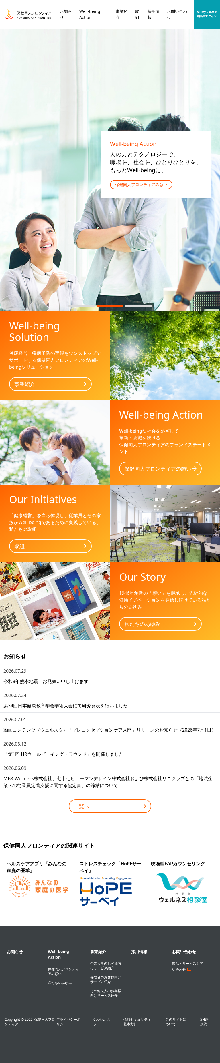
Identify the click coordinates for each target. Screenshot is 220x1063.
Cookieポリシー (102, 1021)
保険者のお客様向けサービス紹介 (105, 979)
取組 (19, 546)
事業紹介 (24, 384)
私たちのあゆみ (142, 623)
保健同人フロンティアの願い (141, 184)
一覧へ (81, 806)
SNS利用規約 (207, 1021)
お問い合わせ (184, 951)
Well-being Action (58, 954)
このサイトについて (176, 1021)
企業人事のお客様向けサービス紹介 (105, 965)
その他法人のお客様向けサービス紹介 (105, 993)
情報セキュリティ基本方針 (137, 1021)
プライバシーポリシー (68, 1021)
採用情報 (139, 951)
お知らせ (15, 951)
